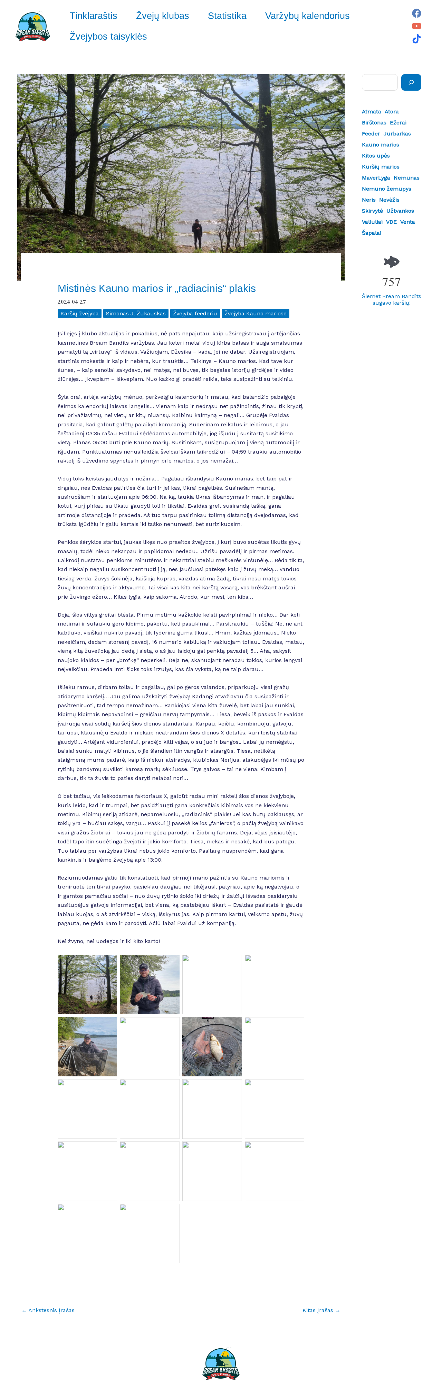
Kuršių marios (381, 166)
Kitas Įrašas (321, 1310)
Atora (392, 111)
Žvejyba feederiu (195, 313)
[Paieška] (411, 82)
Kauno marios (380, 144)
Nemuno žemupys (386, 188)
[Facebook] (416, 13)
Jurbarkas (397, 133)
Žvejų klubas (162, 16)
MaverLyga (376, 177)
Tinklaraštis (93, 16)
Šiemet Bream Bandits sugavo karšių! (391, 299)
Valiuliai (372, 222)
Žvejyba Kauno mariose (255, 313)
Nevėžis (389, 199)
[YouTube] (416, 26)
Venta (407, 222)
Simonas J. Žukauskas (136, 313)
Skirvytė (372, 210)
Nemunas (407, 177)
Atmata (371, 111)
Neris (369, 199)
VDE (391, 222)
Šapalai (371, 233)
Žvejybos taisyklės (108, 36)
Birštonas (374, 122)
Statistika (227, 16)
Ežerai (398, 122)
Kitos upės (376, 155)
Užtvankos (400, 210)
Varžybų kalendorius (307, 16)
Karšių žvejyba (79, 313)
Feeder (371, 133)
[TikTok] (416, 38)
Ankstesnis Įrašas (48, 1310)
